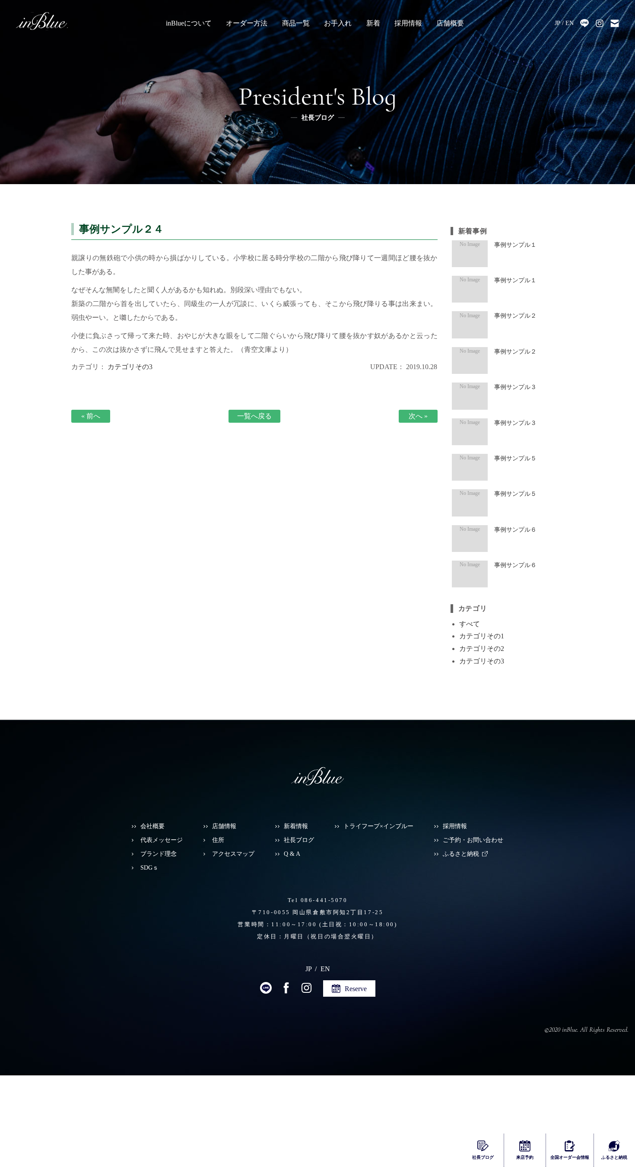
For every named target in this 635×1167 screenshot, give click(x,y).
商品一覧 (296, 23)
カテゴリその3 (130, 366)
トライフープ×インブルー (378, 826)
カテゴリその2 (481, 648)
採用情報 (408, 23)
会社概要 (152, 826)
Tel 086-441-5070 (318, 900)
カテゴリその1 (481, 636)
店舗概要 (450, 23)
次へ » (418, 416)
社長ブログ (299, 840)
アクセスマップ (233, 854)
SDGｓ (149, 867)
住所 (218, 840)
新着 (373, 23)
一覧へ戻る (254, 416)
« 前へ (90, 416)
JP (557, 23)
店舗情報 (224, 826)
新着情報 (296, 826)
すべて (469, 624)
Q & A (292, 854)
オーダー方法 (246, 23)
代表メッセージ (161, 840)
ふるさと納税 (461, 854)
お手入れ (338, 23)
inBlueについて (189, 23)
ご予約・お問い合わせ (473, 840)
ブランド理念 (158, 854)
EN (569, 23)
